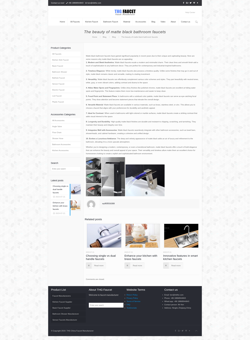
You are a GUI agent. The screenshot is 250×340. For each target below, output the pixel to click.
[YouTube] (197, 3)
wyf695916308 (108, 203)
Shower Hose (57, 138)
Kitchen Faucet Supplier (62, 302)
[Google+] (187, 3)
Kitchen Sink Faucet (60, 60)
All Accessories (58, 120)
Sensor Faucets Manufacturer (64, 320)
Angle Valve (57, 126)
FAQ (128, 305)
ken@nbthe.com (94, 3)
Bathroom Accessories (61, 144)
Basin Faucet (57, 66)
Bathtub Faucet (58, 78)
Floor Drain (56, 132)
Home (94, 37)
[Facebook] (183, 3)
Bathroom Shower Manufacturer (65, 314)
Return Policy (132, 295)
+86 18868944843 (75, 3)
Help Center (190, 12)
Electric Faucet (58, 90)
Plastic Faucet (58, 102)
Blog (104, 37)
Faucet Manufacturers (61, 296)
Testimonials (132, 308)
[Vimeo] (194, 3)
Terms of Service (133, 301)
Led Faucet (57, 96)
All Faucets (56, 54)
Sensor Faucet (58, 84)
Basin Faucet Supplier (61, 308)
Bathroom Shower (59, 72)
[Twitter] (190, 3)
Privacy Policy (132, 298)
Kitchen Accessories (60, 150)
